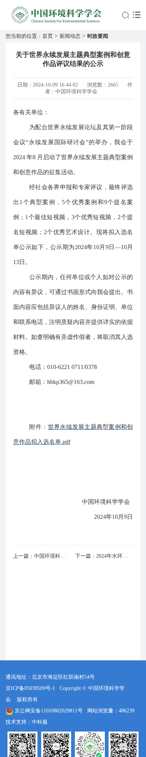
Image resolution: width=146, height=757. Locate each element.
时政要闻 (97, 36)
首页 (47, 36)
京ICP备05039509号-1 (30, 688)
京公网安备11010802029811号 (49, 711)
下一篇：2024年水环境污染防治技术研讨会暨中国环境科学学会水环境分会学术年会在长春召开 (104, 556)
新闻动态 (70, 36)
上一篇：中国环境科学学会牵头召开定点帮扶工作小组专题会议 (42, 556)
